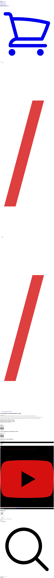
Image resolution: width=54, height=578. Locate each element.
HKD (3, 1)
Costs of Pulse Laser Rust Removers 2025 (7, 411)
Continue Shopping (3, 521)
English (2, 3)
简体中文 (5, 3)
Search (1, 576)
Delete (2, 517)
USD (1, 1)
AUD (5, 1)
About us (3, 5)
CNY (2, 1)
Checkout (1, 520)
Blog (4, 5)
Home (1, 5)
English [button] (2, 2)
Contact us (6, 5)
